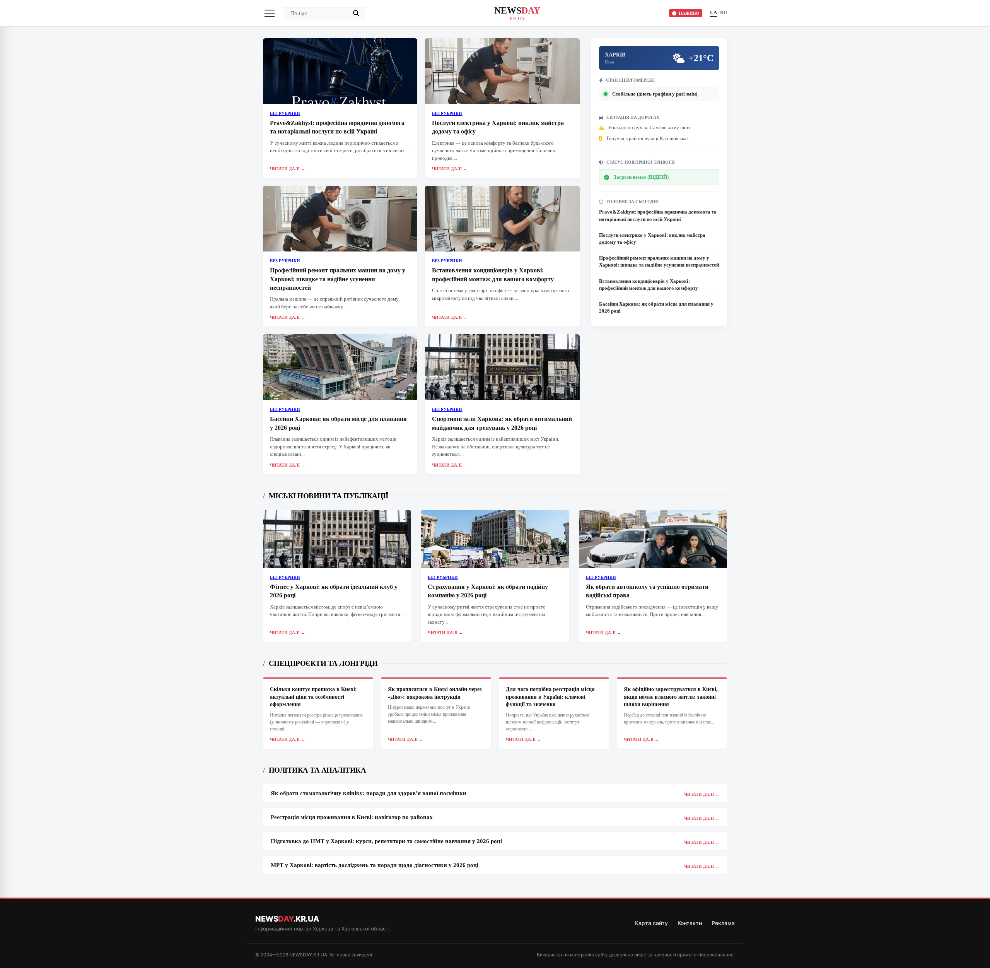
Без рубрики (285, 113)
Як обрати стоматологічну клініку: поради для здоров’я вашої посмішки (368, 793)
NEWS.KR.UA (287, 919)
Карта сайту (651, 923)
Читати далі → (287, 168)
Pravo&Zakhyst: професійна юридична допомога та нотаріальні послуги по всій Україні (658, 215)
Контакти (690, 923)
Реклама (723, 923)
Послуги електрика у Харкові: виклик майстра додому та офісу (652, 238)
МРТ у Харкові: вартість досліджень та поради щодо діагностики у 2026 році (374, 865)
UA (713, 12)
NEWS (517, 13)
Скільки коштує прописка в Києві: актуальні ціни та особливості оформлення (313, 696)
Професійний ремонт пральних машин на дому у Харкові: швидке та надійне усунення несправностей (337, 279)
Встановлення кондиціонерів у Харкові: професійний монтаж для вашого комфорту (648, 284)
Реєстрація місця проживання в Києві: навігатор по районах (352, 817)
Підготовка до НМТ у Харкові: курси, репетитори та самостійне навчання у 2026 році (386, 841)
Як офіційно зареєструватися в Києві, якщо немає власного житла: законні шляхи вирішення (671, 696)
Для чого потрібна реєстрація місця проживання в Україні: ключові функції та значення (550, 696)
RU (723, 12)
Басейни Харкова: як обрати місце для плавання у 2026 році (656, 307)
